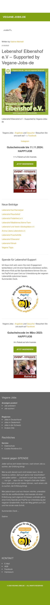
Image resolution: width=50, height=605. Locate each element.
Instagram (25, 141)
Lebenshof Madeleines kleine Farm (16, 222)
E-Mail (7, 563)
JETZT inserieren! (25, 164)
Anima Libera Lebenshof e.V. (14, 230)
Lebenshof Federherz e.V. (12, 218)
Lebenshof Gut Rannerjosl (12, 210)
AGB (6, 566)
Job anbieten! (10, 405)
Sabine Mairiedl (16, 41)
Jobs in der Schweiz (12, 425)
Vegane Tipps (7, 247)
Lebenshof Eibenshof (10, 239)
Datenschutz (9, 445)
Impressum (8, 572)
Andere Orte (9, 428)
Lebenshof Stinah (9, 243)
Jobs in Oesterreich (12, 422)
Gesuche (30, 132)
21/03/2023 (5, 45)
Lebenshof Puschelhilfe (11, 235)
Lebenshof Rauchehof (11, 214)
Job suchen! (9, 408)
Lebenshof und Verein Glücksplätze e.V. (18, 226)
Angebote (19, 132)
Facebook (32, 135)
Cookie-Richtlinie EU (13, 448)
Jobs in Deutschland (12, 419)
